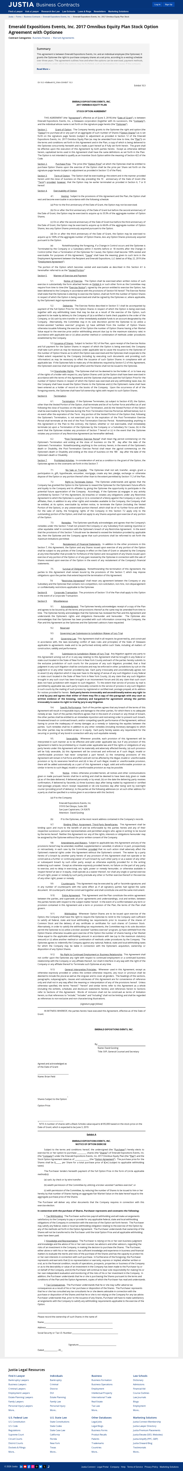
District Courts (15, 1443)
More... (11, 1410)
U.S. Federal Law (18, 1417)
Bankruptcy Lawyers (18, 1380)
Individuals (56, 1375)
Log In (157, 4)
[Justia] (21, 4)
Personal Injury (57, 1405)
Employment (98, 1388)
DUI (52, 1393)
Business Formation (102, 1380)
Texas (53, 1447)
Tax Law (96, 1405)
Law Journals (139, 1397)
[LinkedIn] (21, 1466)
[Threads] (36, 1466)
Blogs (136, 1401)
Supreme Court (16, 1434)
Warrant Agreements (63, 37)
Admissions (138, 1384)
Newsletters (100, 11)
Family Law (55, 1401)
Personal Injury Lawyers (20, 1405)
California (55, 1434)
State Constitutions (59, 1421)
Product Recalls (99, 1434)
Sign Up (168, 4)
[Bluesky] (40, 1466)
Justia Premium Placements (146, 1430)
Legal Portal (103, 1467)
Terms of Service (135, 1467)
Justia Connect (88, 1467)
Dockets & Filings (17, 1447)
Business (97, 1375)
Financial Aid (139, 1388)
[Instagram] (32, 1466)
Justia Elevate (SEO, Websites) (148, 1434)
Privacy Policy (151, 1467)
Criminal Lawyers (17, 1388)
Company (114, 1467)
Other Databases (102, 1417)
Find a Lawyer (15, 11)
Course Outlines (141, 1393)
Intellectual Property (102, 1393)
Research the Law (50, 11)
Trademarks (98, 1443)
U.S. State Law (58, 1417)
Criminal (54, 1384)
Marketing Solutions (118, 11)
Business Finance (41, 37)
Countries (96, 1447)
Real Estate (97, 1401)
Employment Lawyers (19, 1393)
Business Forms (99, 1430)
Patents (95, 1438)
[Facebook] (29, 1466)
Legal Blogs (97, 1426)
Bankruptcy (56, 1380)
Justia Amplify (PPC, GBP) (145, 1438)
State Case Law (57, 1430)
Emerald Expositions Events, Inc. (57, 17)
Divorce (54, 1388)
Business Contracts (32, 17)
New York (55, 1443)
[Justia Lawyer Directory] (48, 1466)
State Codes (56, 1426)
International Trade (101, 1397)
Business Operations (102, 1384)
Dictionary (138, 1380)
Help (123, 1467)
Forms (18, 17)
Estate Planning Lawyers (20, 1397)
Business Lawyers (17, 1384)
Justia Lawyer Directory (144, 1426)
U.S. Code (13, 1426)
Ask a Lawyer (32, 11)
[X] (44, 1466)
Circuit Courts (15, 1438)
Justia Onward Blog (142, 1443)
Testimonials (139, 1447)
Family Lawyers (16, 1401)
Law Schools (68, 11)
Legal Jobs (97, 1421)
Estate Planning (58, 1397)
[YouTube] (25, 1466)
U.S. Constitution (16, 1421)
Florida (53, 1438)
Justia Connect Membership (147, 1421)
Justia (10, 17)
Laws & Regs (84, 11)
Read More (42, 69)
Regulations (14, 1430)
